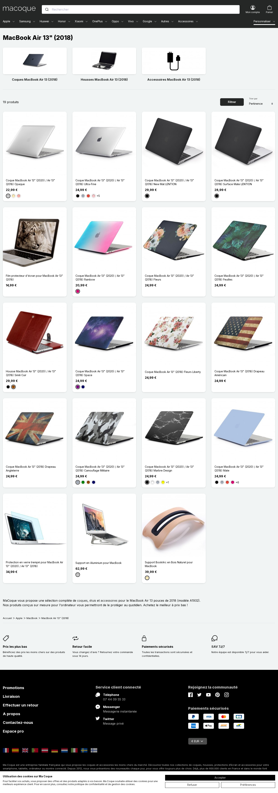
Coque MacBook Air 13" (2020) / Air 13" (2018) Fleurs (169, 277)
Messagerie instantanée (120, 711)
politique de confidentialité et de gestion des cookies (105, 784)
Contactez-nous (18, 722)
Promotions (13, 688)
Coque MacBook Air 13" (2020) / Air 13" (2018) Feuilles (239, 277)
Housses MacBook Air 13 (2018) (104, 79)
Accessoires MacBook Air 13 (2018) (173, 79)
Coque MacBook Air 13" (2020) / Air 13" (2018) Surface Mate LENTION (239, 182)
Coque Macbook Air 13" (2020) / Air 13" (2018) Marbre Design (169, 468)
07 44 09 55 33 (114, 699)
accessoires (109, 600)
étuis (92, 600)
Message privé (113, 723)
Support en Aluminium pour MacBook (98, 562)
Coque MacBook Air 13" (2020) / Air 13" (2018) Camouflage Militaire (100, 468)
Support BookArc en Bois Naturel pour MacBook (169, 564)
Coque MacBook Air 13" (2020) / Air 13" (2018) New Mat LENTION (169, 182)
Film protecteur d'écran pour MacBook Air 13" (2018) (34, 277)
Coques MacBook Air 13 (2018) (34, 79)
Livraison (11, 696)
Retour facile (82, 646)
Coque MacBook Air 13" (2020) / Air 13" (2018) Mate (239, 468)
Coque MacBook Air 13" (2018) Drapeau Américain (239, 373)
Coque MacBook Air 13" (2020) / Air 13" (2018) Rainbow (100, 277)
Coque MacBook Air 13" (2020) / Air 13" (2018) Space (100, 373)
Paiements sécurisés (157, 646)
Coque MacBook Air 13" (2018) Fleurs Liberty (173, 371)
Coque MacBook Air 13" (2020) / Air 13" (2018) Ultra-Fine (100, 182)
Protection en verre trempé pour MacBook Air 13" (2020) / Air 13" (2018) (34, 564)
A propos (11, 714)
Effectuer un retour (20, 705)
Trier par (253, 98)
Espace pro (13, 731)
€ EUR (195, 741)
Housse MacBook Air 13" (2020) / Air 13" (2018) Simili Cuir (31, 373)
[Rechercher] (47, 9)
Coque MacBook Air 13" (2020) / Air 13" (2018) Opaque (30, 182)
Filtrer (232, 102)
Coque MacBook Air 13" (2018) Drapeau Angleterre (31, 468)
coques (82, 600)
